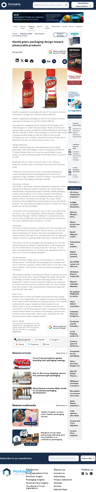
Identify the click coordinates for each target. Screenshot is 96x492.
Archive (57, 486)
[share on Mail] (26, 61)
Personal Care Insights (37, 483)
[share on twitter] (22, 61)
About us (59, 470)
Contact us (59, 473)
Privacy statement (63, 480)
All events (73, 182)
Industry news (23, 27)
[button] (39, 340)
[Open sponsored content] (48, 22)
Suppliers (79, 26)
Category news (31, 27)
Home (15, 26)
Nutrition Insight (34, 476)
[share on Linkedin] (17, 60)
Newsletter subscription (82, 4)
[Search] (66, 5)
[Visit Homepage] (11, 9)
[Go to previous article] (64, 62)
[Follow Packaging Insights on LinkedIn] (82, 474)
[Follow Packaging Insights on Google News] (91, 474)
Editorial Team (60, 489)
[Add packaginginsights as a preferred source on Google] (57, 52)
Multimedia (56, 26)
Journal (64, 26)
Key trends (47, 27)
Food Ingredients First (37, 473)
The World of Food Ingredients (35, 487)
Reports (39, 26)
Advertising (59, 476)
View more (60, 353)
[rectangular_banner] (75, 111)
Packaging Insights (35, 480)
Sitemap (58, 483)
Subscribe (86, 458)
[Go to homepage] (17, 476)
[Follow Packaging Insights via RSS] (87, 474)
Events (71, 26)
